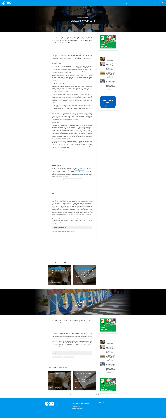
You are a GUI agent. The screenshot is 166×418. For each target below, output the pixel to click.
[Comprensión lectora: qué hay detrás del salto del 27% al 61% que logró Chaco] (102, 73)
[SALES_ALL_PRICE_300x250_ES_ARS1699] (108, 41)
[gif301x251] (108, 101)
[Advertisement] (72, 48)
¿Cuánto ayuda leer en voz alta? (59, 271)
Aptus (86, 415)
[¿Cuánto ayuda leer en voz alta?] (59, 275)
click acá (66, 349)
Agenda (77, 268)
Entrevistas (86, 17)
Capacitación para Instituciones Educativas (130, 3)
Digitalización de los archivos (64, 231)
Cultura (151, 3)
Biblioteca (55, 231)
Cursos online (114, 3)
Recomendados (88, 268)
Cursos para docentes (104, 3)
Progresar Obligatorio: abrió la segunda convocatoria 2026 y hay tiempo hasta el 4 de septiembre (84, 273)
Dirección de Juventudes (58, 357)
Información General (60, 268)
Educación (144, 3)
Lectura (72, 231)
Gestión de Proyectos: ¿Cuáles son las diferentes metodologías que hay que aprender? (83, 394)
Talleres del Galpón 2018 (69, 357)
